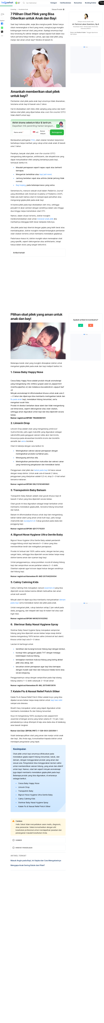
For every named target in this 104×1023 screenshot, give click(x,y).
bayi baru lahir (56, 700)
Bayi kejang (21, 185)
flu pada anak (16, 399)
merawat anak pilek (45, 219)
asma (23, 441)
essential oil (49, 588)
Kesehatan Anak (23, 9)
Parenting (13, 9)
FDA (33, 140)
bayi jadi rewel (46, 174)
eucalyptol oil (29, 521)
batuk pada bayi (41, 470)
